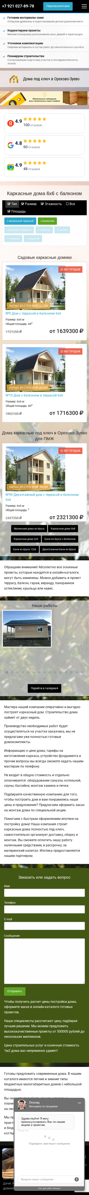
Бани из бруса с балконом (60, 539)
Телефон (10, 902)
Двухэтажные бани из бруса (59, 549)
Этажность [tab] (53, 204)
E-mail (8, 919)
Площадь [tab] (18, 211)
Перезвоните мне (58, 6)
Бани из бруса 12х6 (24, 549)
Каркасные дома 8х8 (63, 528)
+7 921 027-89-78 (18, 6)
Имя (7, 886)
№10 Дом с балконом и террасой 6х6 (34, 395)
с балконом (47, 221)
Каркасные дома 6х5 (26, 539)
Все (72, 204)
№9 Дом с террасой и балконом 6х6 (33, 313)
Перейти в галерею (44, 688)
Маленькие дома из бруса (29, 528)
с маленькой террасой (20, 221)
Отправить (14, 991)
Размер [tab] (30, 204)
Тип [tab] (14, 204)
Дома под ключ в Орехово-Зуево (51, 78)
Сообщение (12, 935)
